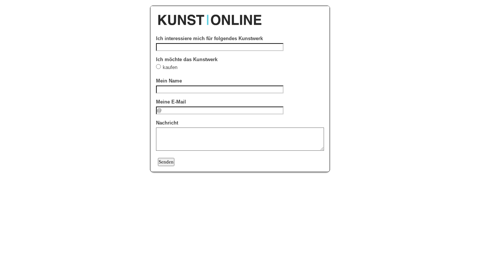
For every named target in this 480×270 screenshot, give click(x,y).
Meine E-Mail (171, 102)
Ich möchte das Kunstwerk (187, 59)
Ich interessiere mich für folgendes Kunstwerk (209, 38)
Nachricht (167, 123)
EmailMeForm (240, 16)
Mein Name (169, 81)
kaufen (171, 67)
